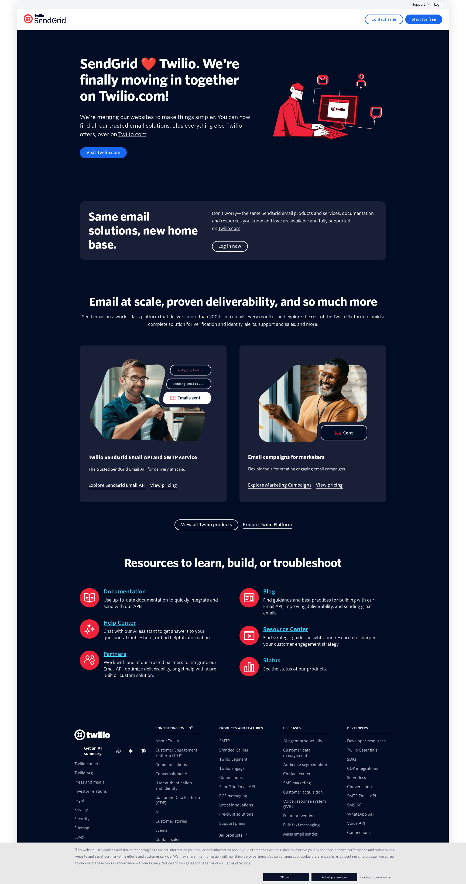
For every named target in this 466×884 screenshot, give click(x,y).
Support (418, 4)
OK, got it (286, 877)
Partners (115, 654)
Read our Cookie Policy (375, 877)
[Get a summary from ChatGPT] (120, 751)
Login (438, 4)
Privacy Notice (160, 863)
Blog (269, 591)
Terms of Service (238, 863)
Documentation (125, 591)
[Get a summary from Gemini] (132, 751)
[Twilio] (45, 19)
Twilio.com (132, 134)
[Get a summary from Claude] (145, 751)
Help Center (120, 623)
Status (271, 660)
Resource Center (285, 629)
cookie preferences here (319, 856)
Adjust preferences (334, 877)
